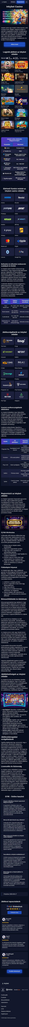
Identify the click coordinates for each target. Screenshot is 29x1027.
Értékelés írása (14, 912)
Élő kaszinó (10, 58)
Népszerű (3, 58)
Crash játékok (17, 58)
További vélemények (14, 971)
